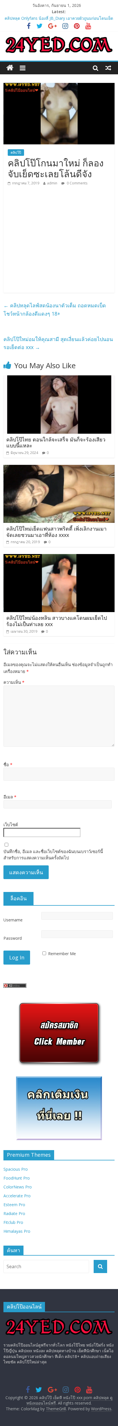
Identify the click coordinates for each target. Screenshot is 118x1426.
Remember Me (62, 953)
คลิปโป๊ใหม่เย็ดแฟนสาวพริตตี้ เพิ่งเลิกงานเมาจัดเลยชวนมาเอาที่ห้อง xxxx (56, 531)
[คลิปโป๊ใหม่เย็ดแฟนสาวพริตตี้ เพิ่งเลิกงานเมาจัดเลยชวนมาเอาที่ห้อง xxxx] (58, 468)
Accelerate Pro (17, 1195)
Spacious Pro (15, 1169)
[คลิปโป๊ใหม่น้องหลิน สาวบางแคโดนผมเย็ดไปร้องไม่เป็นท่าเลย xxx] (58, 557)
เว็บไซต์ (10, 824)
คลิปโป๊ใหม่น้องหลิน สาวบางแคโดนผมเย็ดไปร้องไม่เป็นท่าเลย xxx (56, 621)
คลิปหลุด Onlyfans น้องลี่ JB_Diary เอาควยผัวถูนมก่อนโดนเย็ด (59, 18)
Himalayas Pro (16, 1231)
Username (13, 920)
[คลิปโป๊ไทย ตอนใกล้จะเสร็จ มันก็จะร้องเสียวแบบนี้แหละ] (58, 379)
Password (12, 938)
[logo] (58, 1319)
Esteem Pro (14, 1204)
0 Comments (76, 183)
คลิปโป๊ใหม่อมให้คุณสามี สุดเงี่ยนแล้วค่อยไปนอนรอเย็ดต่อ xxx (58, 343)
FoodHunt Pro (16, 1178)
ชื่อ (7, 764)
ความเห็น (13, 682)
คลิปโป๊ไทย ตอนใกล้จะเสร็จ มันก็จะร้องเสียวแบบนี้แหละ (55, 442)
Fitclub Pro (13, 1222)
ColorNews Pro (17, 1187)
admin (52, 183)
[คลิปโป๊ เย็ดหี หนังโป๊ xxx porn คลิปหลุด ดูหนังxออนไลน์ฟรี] (9, 68)
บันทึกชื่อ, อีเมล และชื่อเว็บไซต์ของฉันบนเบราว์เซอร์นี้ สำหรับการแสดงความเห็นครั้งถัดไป (53, 855)
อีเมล (9, 797)
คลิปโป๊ (16, 152)
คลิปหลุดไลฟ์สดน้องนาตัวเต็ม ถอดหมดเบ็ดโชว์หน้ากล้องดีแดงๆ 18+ (54, 309)
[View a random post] (108, 68)
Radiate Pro (14, 1213)
